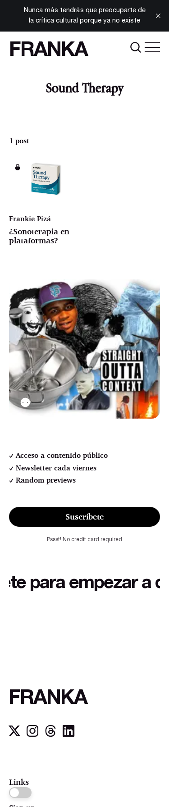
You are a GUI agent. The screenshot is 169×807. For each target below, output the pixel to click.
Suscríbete (84, 516)
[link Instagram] (32, 734)
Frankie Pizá (30, 218)
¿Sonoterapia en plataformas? (39, 235)
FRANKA (48, 50)
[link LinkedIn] (68, 734)
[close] (158, 16)
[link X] (14, 734)
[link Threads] (50, 734)
